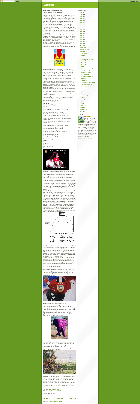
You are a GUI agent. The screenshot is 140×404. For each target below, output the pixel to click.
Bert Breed (49, 5)
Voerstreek (83, 78)
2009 (81, 45)
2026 (81, 12)
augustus (83, 95)
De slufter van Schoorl (86, 86)
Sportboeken (59, 390)
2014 (81, 35)
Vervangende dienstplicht (87, 94)
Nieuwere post (46, 398)
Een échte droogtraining (87, 70)
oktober (83, 51)
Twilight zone (84, 80)
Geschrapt (83, 57)
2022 (81, 20)
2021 (81, 22)
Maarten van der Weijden (87, 76)
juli (82, 97)
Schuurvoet (84, 88)
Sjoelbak (83, 92)
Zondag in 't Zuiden (86, 72)
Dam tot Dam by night (86, 62)
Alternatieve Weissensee (87, 90)
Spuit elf (83, 55)
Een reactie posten (48, 396)
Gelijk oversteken (85, 66)
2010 (81, 43)
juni (82, 99)
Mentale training (51, 390)
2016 (81, 32)
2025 (81, 14)
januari (83, 109)
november (84, 49)
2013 (81, 37)
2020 (81, 24)
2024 (81, 16)
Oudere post (73, 398)
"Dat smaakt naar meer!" (87, 68)
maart (83, 105)
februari (83, 107)
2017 (81, 30)
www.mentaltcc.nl (66, 22)
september (84, 53)
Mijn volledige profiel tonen (85, 138)
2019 (81, 26)
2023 (81, 18)
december (84, 47)
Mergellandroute (85, 74)
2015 (81, 33)
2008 (81, 111)
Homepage (60, 398)
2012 (81, 39)
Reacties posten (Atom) (56, 401)
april (82, 103)
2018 (81, 28)
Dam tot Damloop (85, 65)
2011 (81, 41)
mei (82, 101)
